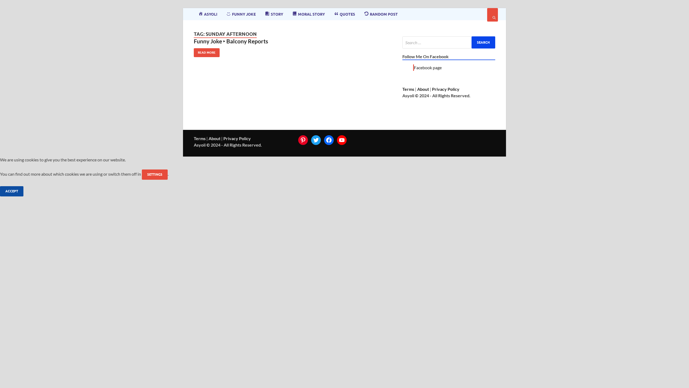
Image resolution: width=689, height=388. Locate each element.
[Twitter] (316, 140)
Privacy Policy (445, 89)
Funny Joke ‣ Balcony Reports (231, 41)
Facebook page (428, 67)
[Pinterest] (303, 140)
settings (154, 174)
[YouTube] (342, 140)
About (423, 89)
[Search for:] (448, 42)
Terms (408, 89)
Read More (205, 51)
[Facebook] (329, 140)
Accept (11, 191)
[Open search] (492, 15)
